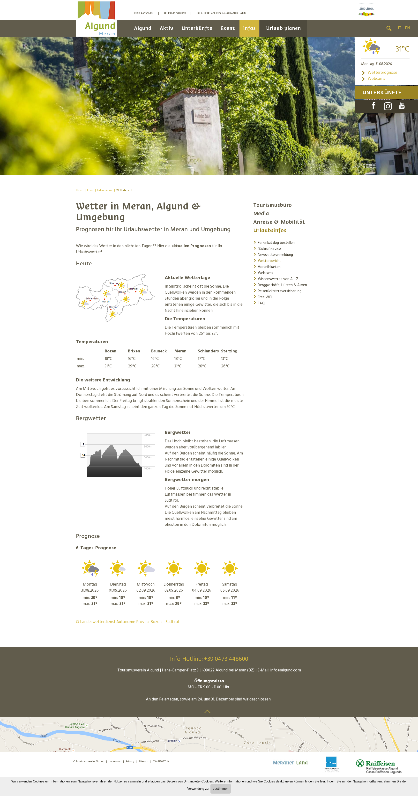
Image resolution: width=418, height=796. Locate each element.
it (400, 28)
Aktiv (166, 28)
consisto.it (180, 761)
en (407, 28)
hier (322, 781)
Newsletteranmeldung (273, 255)
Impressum (115, 761)
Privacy (130, 761)
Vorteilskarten (267, 267)
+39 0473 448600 (226, 659)
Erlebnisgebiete (175, 13)
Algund (142, 28)
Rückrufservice (267, 248)
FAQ (259, 303)
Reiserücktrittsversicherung (277, 291)
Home (79, 190)
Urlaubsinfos (104, 190)
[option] (209, 106)
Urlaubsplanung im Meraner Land (221, 13)
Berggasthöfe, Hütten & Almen (280, 285)
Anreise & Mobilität (279, 222)
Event (227, 28)
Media (261, 213)
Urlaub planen (283, 28)
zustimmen (220, 788)
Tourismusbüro (272, 205)
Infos (249, 28)
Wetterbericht (124, 190)
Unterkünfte (196, 28)
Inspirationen (144, 13)
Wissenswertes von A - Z (275, 279)
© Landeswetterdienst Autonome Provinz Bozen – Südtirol (127, 622)
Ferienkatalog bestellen (274, 242)
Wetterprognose (379, 73)
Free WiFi (262, 297)
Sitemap (143, 761)
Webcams (373, 79)
